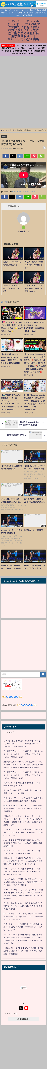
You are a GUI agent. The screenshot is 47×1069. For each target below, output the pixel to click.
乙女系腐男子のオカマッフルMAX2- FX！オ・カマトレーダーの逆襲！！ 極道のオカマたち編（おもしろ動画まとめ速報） (23, 754)
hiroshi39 (23, 231)
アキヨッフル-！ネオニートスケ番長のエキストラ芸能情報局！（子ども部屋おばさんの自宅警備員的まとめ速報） (23, 906)
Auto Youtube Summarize (23, 191)
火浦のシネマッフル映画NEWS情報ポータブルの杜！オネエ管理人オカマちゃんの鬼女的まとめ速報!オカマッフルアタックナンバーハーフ (23, 861)
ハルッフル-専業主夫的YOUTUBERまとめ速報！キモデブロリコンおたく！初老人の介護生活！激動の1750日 (23, 843)
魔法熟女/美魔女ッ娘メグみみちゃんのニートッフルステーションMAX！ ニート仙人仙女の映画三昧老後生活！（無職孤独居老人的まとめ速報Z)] (23, 764)
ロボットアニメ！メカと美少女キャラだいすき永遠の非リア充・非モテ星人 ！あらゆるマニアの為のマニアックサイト (23, 832)
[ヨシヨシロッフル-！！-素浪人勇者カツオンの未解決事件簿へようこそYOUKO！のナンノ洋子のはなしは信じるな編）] (23, 916)
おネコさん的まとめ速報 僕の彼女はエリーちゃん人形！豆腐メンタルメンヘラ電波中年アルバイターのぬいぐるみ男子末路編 (23, 743)
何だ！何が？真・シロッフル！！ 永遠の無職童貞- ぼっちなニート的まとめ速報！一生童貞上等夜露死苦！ (23, 808)
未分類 (4, 136)
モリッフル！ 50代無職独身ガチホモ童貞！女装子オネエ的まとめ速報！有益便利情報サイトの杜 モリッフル (23, 927)
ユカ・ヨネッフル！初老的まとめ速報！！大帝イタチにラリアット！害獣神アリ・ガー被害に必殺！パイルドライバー (23, 871)
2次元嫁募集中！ (23, 1019)
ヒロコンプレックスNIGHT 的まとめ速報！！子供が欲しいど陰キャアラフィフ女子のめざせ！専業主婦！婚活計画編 (23, 951)
